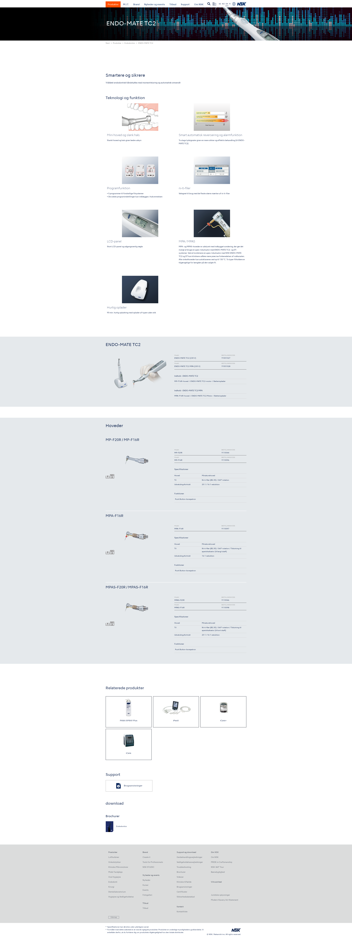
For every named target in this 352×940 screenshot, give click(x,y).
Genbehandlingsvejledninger (189, 857)
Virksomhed (216, 882)
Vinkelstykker (114, 862)
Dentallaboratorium (117, 892)
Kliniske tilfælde (184, 882)
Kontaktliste (182, 912)
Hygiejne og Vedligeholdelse (121, 897)
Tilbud (172, 5)
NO (223, 4)
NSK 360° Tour (217, 867)
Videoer (180, 877)
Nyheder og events (154, 5)
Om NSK (199, 5)
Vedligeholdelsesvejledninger (190, 862)
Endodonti (112, 882)
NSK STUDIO (148, 867)
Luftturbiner (113, 857)
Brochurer (181, 872)
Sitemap (114, 917)
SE (220, 4)
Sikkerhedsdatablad (186, 897)
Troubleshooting (184, 867)
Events (145, 890)
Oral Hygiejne (114, 877)
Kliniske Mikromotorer (118, 867)
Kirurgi (111, 887)
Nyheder (146, 880)
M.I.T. (126, 5)
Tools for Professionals (153, 862)
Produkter (113, 5)
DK (227, 4)
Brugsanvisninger (184, 887)
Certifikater (182, 892)
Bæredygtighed (218, 872)
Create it (146, 857)
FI (230, 4)
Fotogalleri (147, 895)
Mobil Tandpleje (115, 872)
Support (185, 5)
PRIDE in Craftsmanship (221, 862)
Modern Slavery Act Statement (224, 900)
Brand (136, 5)
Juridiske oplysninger (220, 895)
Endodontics (129, 43)
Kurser (145, 885)
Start (108, 43)
